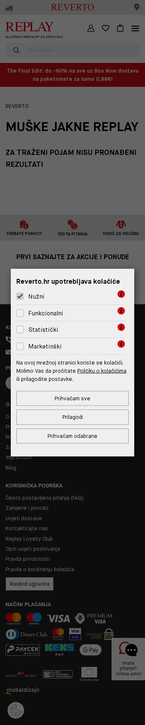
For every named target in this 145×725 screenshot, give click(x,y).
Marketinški (45, 346)
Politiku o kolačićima (101, 371)
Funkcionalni (45, 313)
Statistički (43, 330)
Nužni (36, 297)
